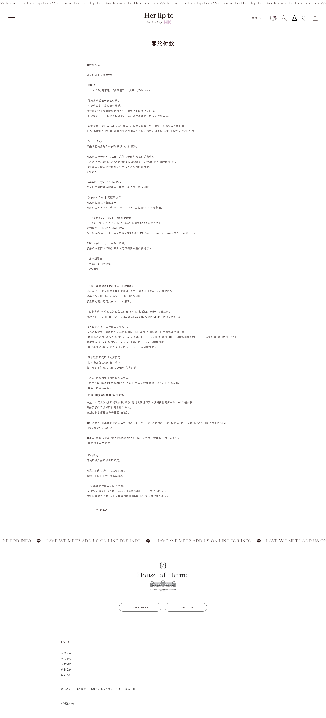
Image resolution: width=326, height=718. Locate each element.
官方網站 (105, 443)
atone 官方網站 (126, 367)
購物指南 (66, 669)
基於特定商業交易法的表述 (106, 689)
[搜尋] (284, 18)
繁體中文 (256, 18)
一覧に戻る (100, 510)
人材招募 (66, 664)
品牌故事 (66, 653)
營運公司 (130, 689)
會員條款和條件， (146, 383)
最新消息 (66, 675)
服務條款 (81, 689)
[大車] (315, 18)
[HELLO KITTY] (273, 18)
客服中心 (66, 659)
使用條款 (150, 438)
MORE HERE (140, 607)
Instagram (186, 607)
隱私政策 (66, 689)
